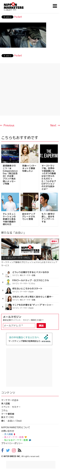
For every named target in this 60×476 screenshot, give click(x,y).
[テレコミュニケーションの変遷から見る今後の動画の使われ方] (10, 202)
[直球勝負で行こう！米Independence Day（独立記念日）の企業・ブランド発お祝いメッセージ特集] (10, 153)
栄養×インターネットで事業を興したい (29, 168)
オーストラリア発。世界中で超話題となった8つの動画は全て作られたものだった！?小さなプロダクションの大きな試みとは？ (49, 177)
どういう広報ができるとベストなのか (30, 272)
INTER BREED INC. (12, 456)
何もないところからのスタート (27, 288)
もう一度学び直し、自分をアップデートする (48, 217)
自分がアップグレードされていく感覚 (28, 216)
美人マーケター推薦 (14, 437)
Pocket (18, 16)
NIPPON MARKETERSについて (15, 427)
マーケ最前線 (7, 413)
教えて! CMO (7, 417)
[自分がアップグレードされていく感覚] (29, 202)
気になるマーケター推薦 (16, 440)
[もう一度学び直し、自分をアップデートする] (49, 202)
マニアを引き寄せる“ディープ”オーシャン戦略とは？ (33, 305)
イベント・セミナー (11, 406)
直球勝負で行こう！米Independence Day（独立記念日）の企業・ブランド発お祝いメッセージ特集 (10, 174)
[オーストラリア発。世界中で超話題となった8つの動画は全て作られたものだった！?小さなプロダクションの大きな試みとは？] (49, 153)
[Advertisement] (30, 89)
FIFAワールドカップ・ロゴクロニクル (30, 280)
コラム (4, 410)
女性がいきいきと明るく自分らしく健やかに (33, 297)
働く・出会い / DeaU (11, 420)
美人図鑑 (5, 403)
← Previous (7, 125)
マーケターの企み (9, 400)
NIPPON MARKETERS (17, 6)
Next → (55, 125)
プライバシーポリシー (12, 443)
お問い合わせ (7, 430)
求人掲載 (8, 434)
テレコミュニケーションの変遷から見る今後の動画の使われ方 (9, 219)
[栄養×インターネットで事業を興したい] (29, 153)
